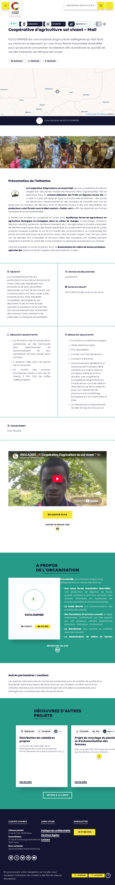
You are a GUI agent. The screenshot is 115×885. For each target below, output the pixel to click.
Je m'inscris (84, 832)
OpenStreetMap (99, 114)
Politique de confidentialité (55, 830)
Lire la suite (25, 782)
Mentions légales (50, 835)
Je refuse (81, 875)
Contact (45, 839)
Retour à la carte (57, 795)
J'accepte (98, 875)
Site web (44, 627)
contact (28, 627)
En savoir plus (57, 514)
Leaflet (88, 114)
